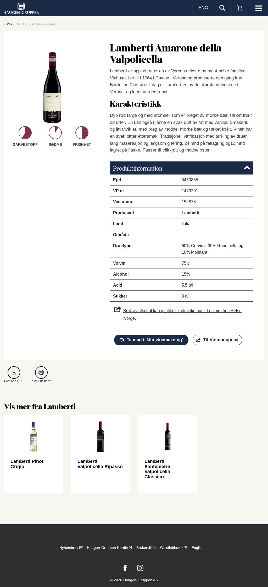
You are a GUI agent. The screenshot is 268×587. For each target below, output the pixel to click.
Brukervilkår (146, 547)
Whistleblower (172, 547)
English (198, 547)
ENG (203, 7)
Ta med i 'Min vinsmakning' (155, 339)
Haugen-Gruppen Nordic (108, 547)
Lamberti (190, 213)
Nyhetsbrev (69, 547)
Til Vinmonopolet (221, 339)
